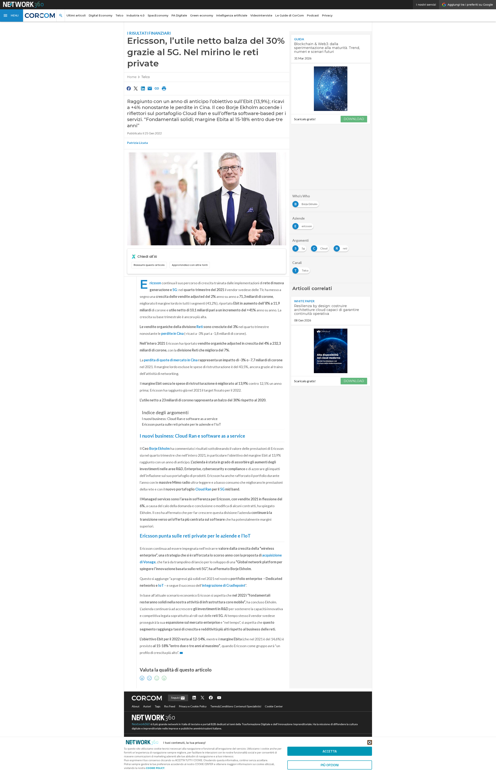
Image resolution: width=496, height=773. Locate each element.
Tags (157, 706)
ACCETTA (330, 751)
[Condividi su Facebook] (129, 88)
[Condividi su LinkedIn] (143, 88)
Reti (199, 327)
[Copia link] (157, 88)
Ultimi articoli (76, 15)
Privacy (327, 15)
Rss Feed (169, 706)
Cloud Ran (203, 489)
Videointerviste (261, 15)
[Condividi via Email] (150, 88)
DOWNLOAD (354, 119)
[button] (11, 15)
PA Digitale (179, 15)
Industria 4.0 (136, 15)
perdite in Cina (172, 333)
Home (132, 77)
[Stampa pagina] (164, 88)
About (136, 706)
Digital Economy (100, 15)
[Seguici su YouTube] (219, 698)
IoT (161, 585)
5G (174, 290)
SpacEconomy (158, 15)
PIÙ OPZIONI (330, 765)
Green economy (201, 15)
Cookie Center (274, 706)
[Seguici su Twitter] (202, 698)
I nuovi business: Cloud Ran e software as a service (180, 419)
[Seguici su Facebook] (210, 698)
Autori (147, 706)
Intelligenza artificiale (231, 15)
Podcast (313, 15)
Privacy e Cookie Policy (193, 706)
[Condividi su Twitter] (136, 88)
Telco (119, 15)
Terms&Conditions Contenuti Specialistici (235, 706)
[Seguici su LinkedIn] (194, 698)
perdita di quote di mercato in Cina (171, 360)
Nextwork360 (141, 724)
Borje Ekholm (159, 448)
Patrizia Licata (137, 142)
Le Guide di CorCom (289, 15)
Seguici (175, 697)
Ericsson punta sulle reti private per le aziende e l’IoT (181, 424)
